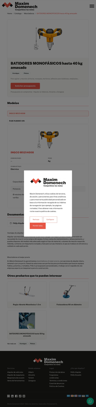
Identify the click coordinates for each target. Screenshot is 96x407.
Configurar (50, 219)
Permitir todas (38, 226)
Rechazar (36, 219)
